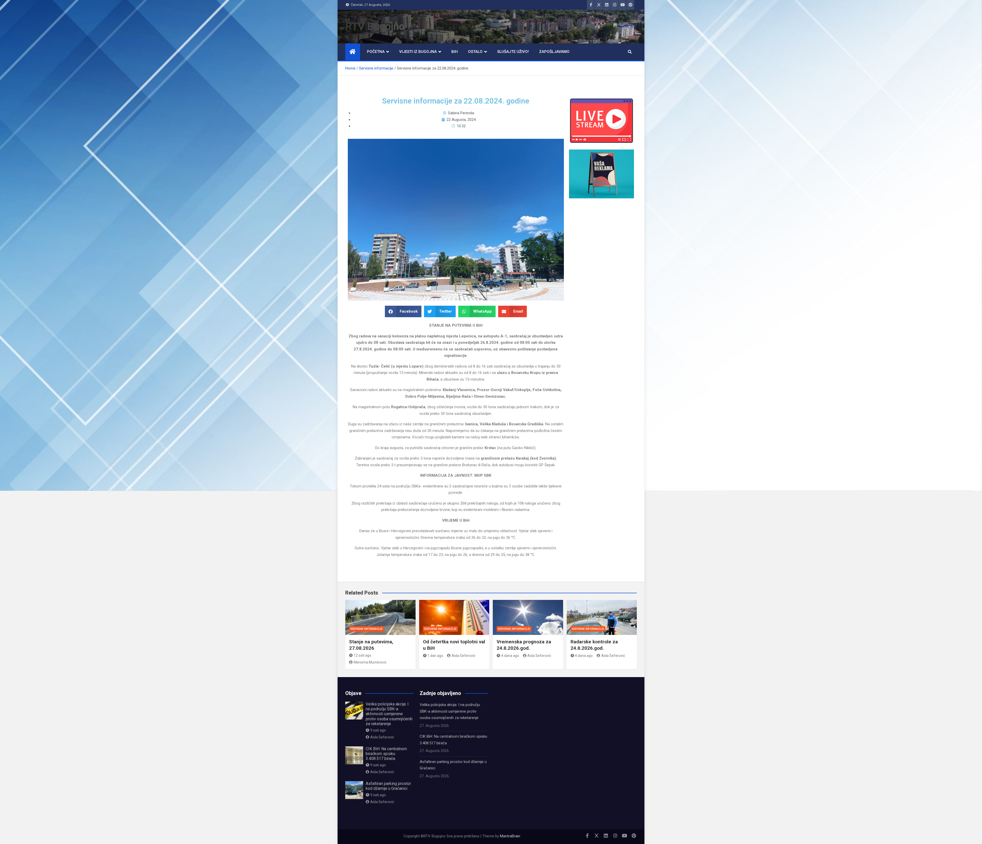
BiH (454, 51)
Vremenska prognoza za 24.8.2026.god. (524, 645)
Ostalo (475, 51)
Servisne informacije (366, 629)
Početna (376, 51)
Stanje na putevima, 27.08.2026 (371, 645)
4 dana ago (510, 656)
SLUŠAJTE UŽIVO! (513, 51)
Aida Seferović (463, 656)
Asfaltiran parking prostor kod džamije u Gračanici (388, 786)
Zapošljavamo (554, 51)
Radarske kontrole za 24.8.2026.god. (594, 645)
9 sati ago (378, 730)
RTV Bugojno (375, 26)
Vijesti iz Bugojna (418, 51)
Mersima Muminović (370, 662)
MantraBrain (510, 836)
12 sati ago (362, 655)
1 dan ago (435, 656)
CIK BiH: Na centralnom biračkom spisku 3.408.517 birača (386, 753)
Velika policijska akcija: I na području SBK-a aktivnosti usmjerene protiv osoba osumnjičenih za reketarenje (389, 714)
